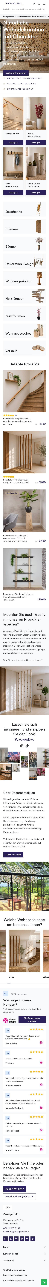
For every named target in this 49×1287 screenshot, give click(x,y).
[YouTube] (27, 1238)
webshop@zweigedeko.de (19, 1196)
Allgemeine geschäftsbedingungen (18, 1280)
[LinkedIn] (16, 1238)
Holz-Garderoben (39, 16)
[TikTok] (27, 746)
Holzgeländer (8, 16)
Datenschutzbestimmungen (15, 1275)
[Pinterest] (22, 1238)
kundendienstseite (29, 1174)
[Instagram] (21, 746)
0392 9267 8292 (11, 1228)
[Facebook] (5, 1238)
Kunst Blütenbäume (23, 16)
